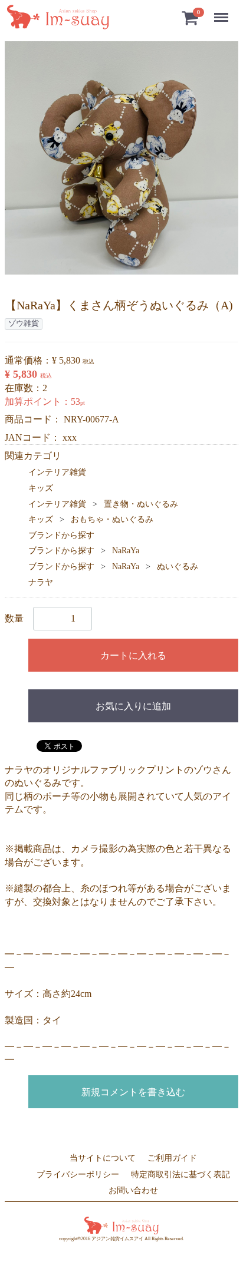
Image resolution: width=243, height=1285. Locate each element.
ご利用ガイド (172, 1158)
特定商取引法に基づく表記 (180, 1174)
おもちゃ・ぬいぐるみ (112, 519)
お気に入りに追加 (133, 706)
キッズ (40, 488)
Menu (223, 11)
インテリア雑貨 (57, 472)
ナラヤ (40, 582)
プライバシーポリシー (78, 1174)
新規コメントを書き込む (133, 1092)
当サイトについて (103, 1158)
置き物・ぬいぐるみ (141, 504)
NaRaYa (125, 550)
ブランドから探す (61, 535)
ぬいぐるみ (177, 566)
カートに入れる (133, 655)
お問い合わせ (133, 1190)
